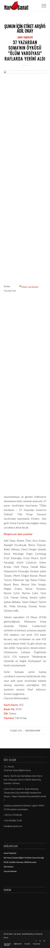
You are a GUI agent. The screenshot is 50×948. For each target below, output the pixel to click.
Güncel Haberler (10, 871)
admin (37, 730)
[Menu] (42, 5)
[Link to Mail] (44, 941)
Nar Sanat (17, 934)
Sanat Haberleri (25, 37)
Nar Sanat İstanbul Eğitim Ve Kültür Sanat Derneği (24, 858)
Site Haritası (8, 867)
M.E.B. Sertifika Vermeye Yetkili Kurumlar (20, 862)
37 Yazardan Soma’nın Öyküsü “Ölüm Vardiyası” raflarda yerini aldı (25, 50)
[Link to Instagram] (40, 941)
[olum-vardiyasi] (25, 176)
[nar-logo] (21, 5)
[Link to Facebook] (36, 941)
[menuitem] (42, 5)
